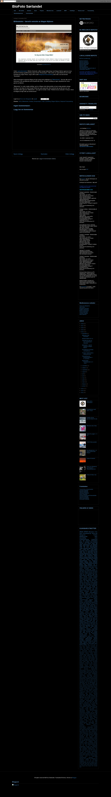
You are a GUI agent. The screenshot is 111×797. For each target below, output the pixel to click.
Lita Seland (95, 571)
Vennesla (81, 582)
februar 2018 (91, 731)
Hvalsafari (88, 678)
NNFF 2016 (84, 697)
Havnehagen (89, 674)
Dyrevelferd (95, 661)
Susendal (81, 716)
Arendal (85, 576)
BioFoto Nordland (84, 61)
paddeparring (88, 640)
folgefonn (95, 733)
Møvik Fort (90, 696)
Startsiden (44, 154)
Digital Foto (89, 661)
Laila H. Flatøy (94, 688)
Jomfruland (86, 591)
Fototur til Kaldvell (91, 458)
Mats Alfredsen (89, 694)
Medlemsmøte (83, 536)
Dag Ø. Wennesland (84, 608)
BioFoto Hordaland (84, 62)
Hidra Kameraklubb (84, 498)
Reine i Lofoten (94, 625)
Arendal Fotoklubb (84, 490)
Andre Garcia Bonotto (84, 603)
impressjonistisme (87, 739)
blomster (95, 562)
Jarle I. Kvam (90, 549)
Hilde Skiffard (85, 563)
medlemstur (94, 583)
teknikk (81, 762)
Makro (86, 592)
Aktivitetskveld (94, 602)
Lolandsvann (94, 690)
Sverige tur (95, 716)
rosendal (81, 756)
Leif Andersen (90, 689)
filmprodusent (86, 733)
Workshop (82, 597)
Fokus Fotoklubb (83, 494)
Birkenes (89, 655)
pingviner (84, 753)
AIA (96, 645)
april (83, 380)
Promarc (88, 623)
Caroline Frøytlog (84, 313)
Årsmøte (81, 602)
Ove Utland (86, 581)
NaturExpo (89, 621)
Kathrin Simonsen (84, 616)
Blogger (74, 777)
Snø (92, 593)
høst (92, 557)
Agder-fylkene (90, 575)
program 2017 (82, 754)
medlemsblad (94, 745)
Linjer (43, 101)
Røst (90, 707)
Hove (93, 677)
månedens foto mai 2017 (87, 750)
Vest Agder (94, 720)
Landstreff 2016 (83, 689)
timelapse (84, 762)
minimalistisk (84, 748)
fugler (81, 563)
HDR (93, 671)
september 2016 (93, 757)
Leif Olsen (86, 559)
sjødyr (87, 758)
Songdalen (88, 712)
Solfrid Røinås (94, 626)
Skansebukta (82, 711)
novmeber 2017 (90, 752)
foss (80, 734)
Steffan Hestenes (88, 565)
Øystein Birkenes (83, 575)
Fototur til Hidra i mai (91, 474)
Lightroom (85, 579)
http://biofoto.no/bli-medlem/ (86, 146)
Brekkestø (82, 657)
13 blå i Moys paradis (92, 442)
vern (87, 643)
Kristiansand (94, 539)
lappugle (95, 742)
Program (42, 10)
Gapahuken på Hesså (84, 613)
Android (87, 648)
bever (90, 562)
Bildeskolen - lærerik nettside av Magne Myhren (87, 346)
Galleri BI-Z (85, 667)
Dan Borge (95, 660)
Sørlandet (91, 573)
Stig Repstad (93, 627)
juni (83, 375)
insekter (92, 739)
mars (83, 382)
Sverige (90, 716)
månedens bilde (90, 574)
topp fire (88, 762)
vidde (86, 763)
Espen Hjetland (88, 558)
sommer (89, 642)
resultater (95, 754)
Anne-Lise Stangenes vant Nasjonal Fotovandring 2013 (92, 468)
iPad (80, 739)
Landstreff (58, 10)
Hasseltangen (82, 674)
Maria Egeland (83, 314)
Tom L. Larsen (91, 594)
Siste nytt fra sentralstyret (89, 402)
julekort (95, 597)
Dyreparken (91, 608)
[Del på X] (45, 99)
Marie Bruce (88, 693)
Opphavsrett (92, 622)
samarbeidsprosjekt (84, 599)
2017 (82, 325)
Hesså (88, 676)
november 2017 (83, 752)
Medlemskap (88, 580)
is (93, 597)
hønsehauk (82, 737)
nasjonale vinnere (83, 585)
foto (89, 633)
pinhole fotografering (90, 753)
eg (80, 730)
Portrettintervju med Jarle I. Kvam (91, 410)
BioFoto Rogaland (84, 64)
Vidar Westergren (87, 631)
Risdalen (84, 706)
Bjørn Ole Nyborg (88, 605)
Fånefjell (81, 667)
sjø (88, 585)
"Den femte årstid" (87, 602)
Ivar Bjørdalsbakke (91, 682)
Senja (87, 710)
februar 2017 (85, 731)
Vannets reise (83, 543)
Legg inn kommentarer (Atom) (47, 158)
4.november (93, 645)
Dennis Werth (83, 661)
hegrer (96, 735)
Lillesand (86, 571)
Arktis (85, 649)
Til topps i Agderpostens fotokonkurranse (87, 353)
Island (86, 682)
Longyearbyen (82, 691)
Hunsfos (95, 677)
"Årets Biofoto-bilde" (93, 585)
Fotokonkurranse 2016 (87, 610)
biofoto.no (95, 724)
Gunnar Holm (89, 671)
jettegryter (82, 638)
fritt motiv (91, 597)
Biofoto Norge (91, 543)
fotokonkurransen (83, 634)
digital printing (84, 729)
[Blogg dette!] (43, 99)
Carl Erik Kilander (93, 607)
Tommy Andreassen (90, 718)
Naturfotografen (93, 547)
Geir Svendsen (84, 668)
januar (84, 386)
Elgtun (81, 609)
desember (84, 333)
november (84, 365)
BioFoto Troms (83, 65)
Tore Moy (82, 540)
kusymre (95, 741)
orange (96, 752)
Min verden (88, 695)
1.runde (81, 586)
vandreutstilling (83, 643)
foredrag (85, 557)
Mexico (84, 695)
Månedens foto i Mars (92, 425)
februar (84, 384)
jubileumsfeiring (89, 638)
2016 (82, 327)
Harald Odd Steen (84, 312)
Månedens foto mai (84, 696)
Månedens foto (50, 10)
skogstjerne (82, 759)
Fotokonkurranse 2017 (84, 590)
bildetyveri (89, 724)
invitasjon (95, 637)
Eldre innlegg (70, 154)
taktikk (96, 760)
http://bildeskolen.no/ (46, 64)
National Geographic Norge (86, 620)
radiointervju (87, 754)
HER (87, 169)
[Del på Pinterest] (48, 99)
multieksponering (91, 748)
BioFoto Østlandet (84, 67)
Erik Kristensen (88, 555)
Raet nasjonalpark (87, 625)
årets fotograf (82, 765)
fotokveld (91, 734)
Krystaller (81, 688)
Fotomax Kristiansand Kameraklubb (88, 495)
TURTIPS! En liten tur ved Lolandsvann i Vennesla (87, 342)
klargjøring (91, 741)
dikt (88, 729)
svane (93, 760)
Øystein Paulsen (83, 644)
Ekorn (96, 608)
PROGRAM (83, 286)
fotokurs (86, 567)
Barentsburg (82, 651)
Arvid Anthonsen (83, 604)
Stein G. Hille (94, 713)
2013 (82, 388)
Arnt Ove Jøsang (93, 603)
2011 (82, 392)
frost (94, 573)
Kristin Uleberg (86, 617)
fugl (96, 543)
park (92, 640)
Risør (81, 593)
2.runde (83, 645)
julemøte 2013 (85, 740)
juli (83, 373)
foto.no (83, 734)
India (96, 679)
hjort (87, 736)
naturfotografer (94, 751)
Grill (92, 670)
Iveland (84, 615)
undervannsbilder (88, 600)
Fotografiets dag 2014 (91, 588)
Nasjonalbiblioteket (93, 592)
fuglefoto (95, 634)
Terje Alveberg (93, 542)
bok (80, 583)
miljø (80, 748)
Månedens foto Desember (85, 336)
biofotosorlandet (94, 725)
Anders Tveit (82, 648)
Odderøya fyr (87, 622)
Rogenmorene (92, 706)
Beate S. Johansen (84, 542)
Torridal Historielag (91, 630)
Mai (84, 580)
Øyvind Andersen (93, 764)
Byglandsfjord (89, 587)
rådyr (96, 574)
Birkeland (81, 605)
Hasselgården (94, 673)
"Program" (83, 178)
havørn (92, 735)
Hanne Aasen (86, 672)
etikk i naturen (91, 730)
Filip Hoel (82, 588)
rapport (92, 754)
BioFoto (89, 128)
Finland (86, 665)
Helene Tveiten (83, 676)
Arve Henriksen (93, 545)
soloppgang (82, 760)
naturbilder (94, 554)
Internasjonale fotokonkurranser (86, 680)
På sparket (93, 623)
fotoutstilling (83, 538)
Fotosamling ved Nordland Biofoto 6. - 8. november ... (87, 357)
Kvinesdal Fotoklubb (84, 499)
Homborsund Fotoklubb (86, 677)
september (85, 369)
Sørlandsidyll (86, 717)
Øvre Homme (87, 764)
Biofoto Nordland (93, 654)
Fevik (90, 609)
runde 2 (87, 756)
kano (86, 741)
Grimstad (92, 590)
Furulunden (90, 577)
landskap (81, 742)
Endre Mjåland (86, 609)
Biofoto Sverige (83, 655)
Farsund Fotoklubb (84, 496)
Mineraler (93, 695)
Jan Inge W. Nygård (90, 683)
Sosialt (96, 712)
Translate (91, 109)
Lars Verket (92, 617)
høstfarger (95, 737)
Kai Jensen (94, 615)
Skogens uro (90, 711)
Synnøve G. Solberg (84, 573)
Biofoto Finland (87, 654)
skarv (90, 758)
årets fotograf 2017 (90, 765)
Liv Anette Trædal (88, 690)
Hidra (86, 614)
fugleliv (95, 549)
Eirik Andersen (94, 662)
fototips (31, 101)
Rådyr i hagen (85, 707)
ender (86, 730)
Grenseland (88, 670)
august (84, 371)
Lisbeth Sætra (91, 579)
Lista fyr (90, 571)
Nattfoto (88, 697)
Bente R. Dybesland (89, 651)
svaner (93, 642)
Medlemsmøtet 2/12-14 (87, 338)
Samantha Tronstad (84, 708)
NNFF (65, 10)
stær (90, 760)
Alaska (81, 647)
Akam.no (86, 586)
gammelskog (89, 637)
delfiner (84, 728)
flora (92, 733)
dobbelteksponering (93, 729)
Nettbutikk (93, 697)
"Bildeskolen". (56, 79)
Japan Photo (86, 545)
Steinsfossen (82, 714)
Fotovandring (91, 10)
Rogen (88, 706)
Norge (93, 621)
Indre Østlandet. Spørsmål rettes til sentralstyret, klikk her (88, 69)
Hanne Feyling (92, 672)
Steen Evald (89, 713)
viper (88, 763)
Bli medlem (21, 10)
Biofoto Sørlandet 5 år (92, 604)
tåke (83, 763)
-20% (88, 644)
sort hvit (87, 760)
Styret (35, 10)
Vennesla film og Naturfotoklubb (86, 489)
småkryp (85, 642)
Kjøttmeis (85, 685)
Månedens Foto (92, 532)
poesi (96, 753)
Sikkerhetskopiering (93, 710)
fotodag (86, 734)
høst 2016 (87, 737)
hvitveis (95, 736)
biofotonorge (82, 725)
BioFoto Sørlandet (27, 6)
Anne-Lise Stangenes (85, 306)
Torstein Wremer (84, 562)
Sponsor (85, 713)
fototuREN (95, 734)
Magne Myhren (55, 101)
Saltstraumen (94, 707)
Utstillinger (72, 10)
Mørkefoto (95, 619)
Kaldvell (90, 684)
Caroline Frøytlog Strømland (89, 657)
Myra (96, 695)
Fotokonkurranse (84, 539)
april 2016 (88, 723)
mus (96, 748)
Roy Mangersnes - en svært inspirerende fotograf (92, 451)
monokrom (95, 639)
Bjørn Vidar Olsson (92, 548)
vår (84, 547)
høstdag (91, 737)
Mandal (91, 563)
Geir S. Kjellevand (88, 552)
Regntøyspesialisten (87, 705)
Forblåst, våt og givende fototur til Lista (92, 418)
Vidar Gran (89, 596)
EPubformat (82, 662)
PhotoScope (94, 702)
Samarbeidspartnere (18, 13)
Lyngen (91, 691)
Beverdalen (86, 568)
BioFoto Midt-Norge (84, 63)
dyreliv (86, 633)
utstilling (95, 600)
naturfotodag (87, 751)
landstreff (85, 742)
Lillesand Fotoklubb (84, 493)
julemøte (95, 638)
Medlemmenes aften (88, 553)
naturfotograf (82, 640)
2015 (82, 329)
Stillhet (86, 714)
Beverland (95, 651)
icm (82, 739)
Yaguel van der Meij (87, 632)
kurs (86, 574)
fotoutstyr (81, 735)
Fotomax (95, 666)
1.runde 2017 (93, 644)
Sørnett (91, 717)
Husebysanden (83, 678)
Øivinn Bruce (94, 643)
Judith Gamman (85, 684)
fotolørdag (88, 583)
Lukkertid (88, 691)
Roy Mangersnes (86, 593)
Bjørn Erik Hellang (87, 656)
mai (83, 378)
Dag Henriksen (92, 659)
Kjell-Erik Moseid (93, 616)
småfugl (87, 759)
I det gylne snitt (92, 679)
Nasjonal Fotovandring (46, 74)
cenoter (81, 728)
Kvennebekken (87, 688)
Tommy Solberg (83, 630)
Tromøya (95, 719)
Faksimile (81, 665)
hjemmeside (82, 736)
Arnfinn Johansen (90, 649)
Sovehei (81, 713)
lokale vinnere (84, 598)
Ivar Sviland (87, 570)
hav (96, 573)
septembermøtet (22, 71)
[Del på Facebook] (46, 99)
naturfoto (95, 598)
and (84, 723)
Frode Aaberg (93, 611)
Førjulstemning (88, 569)
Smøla (96, 711)
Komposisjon (37, 101)
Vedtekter (29, 10)
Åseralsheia (92, 763)
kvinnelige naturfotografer (85, 639)
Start (15, 10)
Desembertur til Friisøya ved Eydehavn (87, 350)
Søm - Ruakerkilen (83, 594)
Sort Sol (92, 712)
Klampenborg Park (91, 685)
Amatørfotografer (94, 647)
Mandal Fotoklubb (84, 491)
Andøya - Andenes (93, 648)
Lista (92, 559)
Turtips (81, 548)
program (95, 640)
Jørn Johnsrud (93, 591)
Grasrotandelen (29, 13)
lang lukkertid (90, 742)
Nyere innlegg (18, 154)
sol (90, 759)
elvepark (83, 730)
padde (81, 753)
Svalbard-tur (82, 628)
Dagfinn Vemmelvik (84, 309)
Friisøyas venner (84, 611)
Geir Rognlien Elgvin (93, 667)
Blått (85, 587)
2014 (20, 101)
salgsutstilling (94, 756)
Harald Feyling (87, 673)
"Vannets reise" (81, 10)
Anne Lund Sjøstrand (90, 550)
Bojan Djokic (94, 656)
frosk (90, 634)
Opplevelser (86, 702)
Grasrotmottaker (83, 670)
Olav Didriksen (88, 564)
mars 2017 (88, 745)
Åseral (90, 643)
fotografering (94, 633)
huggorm (91, 736)
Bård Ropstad (86, 607)
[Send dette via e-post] (41, 99)
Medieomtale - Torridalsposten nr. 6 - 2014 (87, 362)
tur (96, 642)
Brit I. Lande (83, 549)
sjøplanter (91, 599)
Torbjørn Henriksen (88, 719)
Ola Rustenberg (88, 701)
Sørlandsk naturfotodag (91, 628)
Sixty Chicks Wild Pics (85, 626)
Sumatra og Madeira (93, 714)
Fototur (95, 535)
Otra (90, 702)
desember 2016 (89, 728)
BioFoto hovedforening (85, 58)
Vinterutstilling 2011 (93, 722)
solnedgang (95, 759)
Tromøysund (82, 720)
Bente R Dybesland (84, 310)
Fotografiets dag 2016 (88, 666)
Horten (81, 615)
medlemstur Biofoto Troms (92, 747)
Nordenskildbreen (89, 700)
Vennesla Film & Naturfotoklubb (90, 582)
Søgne (81, 717)
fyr (84, 735)
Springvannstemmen (84, 627)
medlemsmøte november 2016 (86, 746)
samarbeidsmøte (83, 757)
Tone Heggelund (92, 560)
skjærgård (93, 758)
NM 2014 (95, 696)
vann (96, 538)
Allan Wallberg (86, 647)
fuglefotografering (83, 636)
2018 (82, 323)
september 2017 (83, 758)
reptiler (81, 642)
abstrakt (81, 723)
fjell (90, 733)
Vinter (81, 547)
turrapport (93, 762)
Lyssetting (48, 101)
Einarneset (87, 662)
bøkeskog (86, 597)
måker (81, 750)
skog (96, 758)
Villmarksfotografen (83, 722)
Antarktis (81, 649)
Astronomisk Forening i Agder (89, 650)
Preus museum (93, 581)
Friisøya (95, 610)
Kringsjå (81, 617)
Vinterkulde (95, 596)
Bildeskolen (25, 101)
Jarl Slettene (89, 615)
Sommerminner (83, 712)
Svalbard (95, 593)
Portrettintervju (87, 533)
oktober (84, 367)
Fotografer (82, 666)
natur (96, 536)
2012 (82, 390)
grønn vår (88, 735)
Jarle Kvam (82, 307)
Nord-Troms (86, 699)
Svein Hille (86, 716)
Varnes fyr (88, 720)
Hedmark (95, 674)
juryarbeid (90, 740)
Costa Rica (94, 587)
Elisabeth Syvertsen (84, 308)
